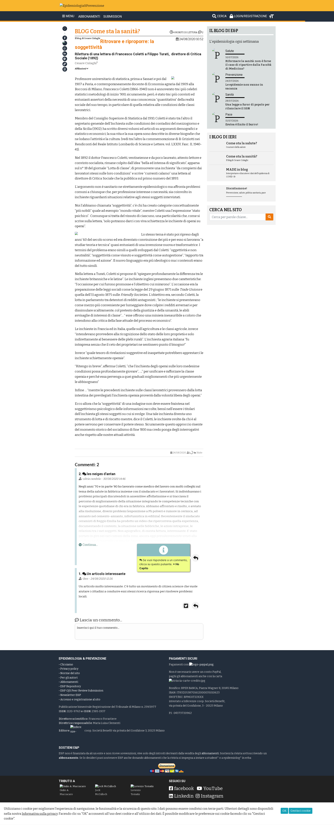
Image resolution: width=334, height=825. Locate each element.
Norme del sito (70, 673)
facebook (184, 788)
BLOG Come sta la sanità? (107, 31)
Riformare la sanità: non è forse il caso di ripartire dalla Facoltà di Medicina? (248, 65)
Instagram (212, 796)
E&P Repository (70, 686)
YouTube (213, 788)
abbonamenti (210, 753)
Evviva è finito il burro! (241, 124)
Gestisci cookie (301, 810)
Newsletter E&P (70, 695)
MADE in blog (237, 169)
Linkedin (184, 796)
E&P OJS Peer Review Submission (81, 690)
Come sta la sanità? (241, 156)
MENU (69, 16)
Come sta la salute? (241, 143)
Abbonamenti (69, 682)
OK (284, 810)
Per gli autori (69, 677)
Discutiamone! (236, 188)
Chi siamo (66, 664)
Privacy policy (69, 668)
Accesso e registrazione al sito (80, 699)
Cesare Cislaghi (86, 63)
